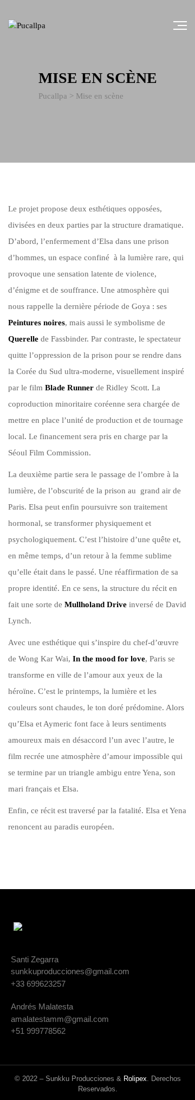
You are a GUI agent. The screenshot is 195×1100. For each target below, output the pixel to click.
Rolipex (135, 1079)
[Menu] (180, 25)
